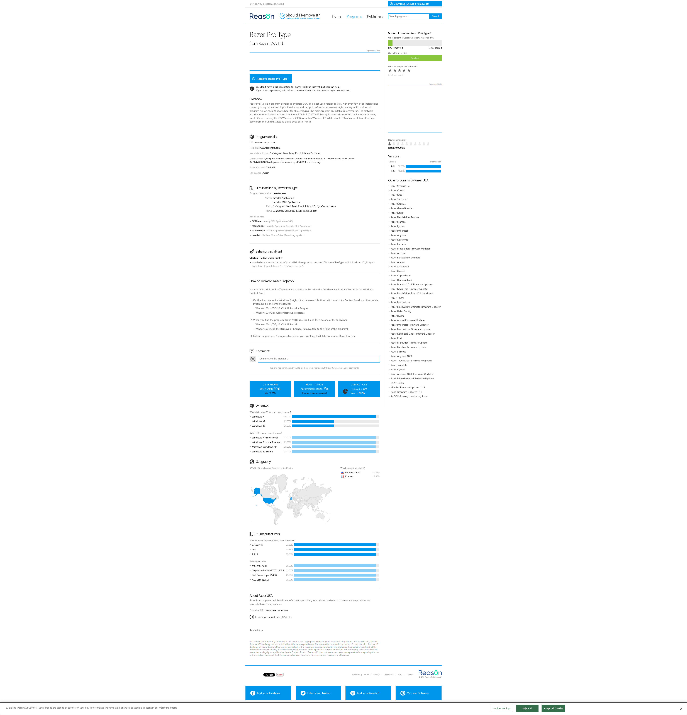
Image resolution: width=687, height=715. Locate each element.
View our (417, 693)
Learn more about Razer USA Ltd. (273, 617)
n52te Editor (397, 383)
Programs (354, 15)
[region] (343, 708)
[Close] (681, 709)
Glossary (356, 674)
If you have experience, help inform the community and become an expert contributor (302, 90)
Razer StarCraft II (400, 266)
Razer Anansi (398, 262)
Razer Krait (396, 338)
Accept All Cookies (553, 708)
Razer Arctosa (398, 253)
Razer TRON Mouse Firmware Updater (411, 360)
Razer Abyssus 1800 (402, 356)
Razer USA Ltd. (271, 43)
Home (336, 15)
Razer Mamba (398, 221)
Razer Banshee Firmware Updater (409, 347)
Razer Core (396, 194)
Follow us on (318, 693)
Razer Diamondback (401, 280)
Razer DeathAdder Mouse (405, 217)
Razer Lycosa (398, 226)
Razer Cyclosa (398, 369)
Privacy (376, 674)
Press (400, 674)
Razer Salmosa (398, 351)
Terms (366, 674)
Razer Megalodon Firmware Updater (410, 248)
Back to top (255, 630)
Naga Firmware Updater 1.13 (406, 392)
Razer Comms (398, 203)
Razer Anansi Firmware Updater (408, 320)
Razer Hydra (397, 315)
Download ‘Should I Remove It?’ (412, 3)
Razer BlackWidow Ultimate (405, 257)
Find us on (268, 693)
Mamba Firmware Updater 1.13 (408, 387)
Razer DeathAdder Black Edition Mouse (412, 293)
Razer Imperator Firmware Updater (409, 324)
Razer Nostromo (399, 239)
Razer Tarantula (399, 365)
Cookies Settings (502, 708)
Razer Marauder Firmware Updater (409, 342)
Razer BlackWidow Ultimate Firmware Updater (416, 306)
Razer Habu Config (401, 311)
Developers (389, 674)
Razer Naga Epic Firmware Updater (409, 289)
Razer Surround (399, 199)
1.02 (393, 171)
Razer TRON (397, 297)
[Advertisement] (415, 109)
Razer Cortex (397, 190)
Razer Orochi (398, 271)
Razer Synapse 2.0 (400, 186)
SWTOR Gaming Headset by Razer (409, 396)
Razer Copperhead (401, 275)
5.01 (393, 166)
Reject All (527, 708)
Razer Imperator (399, 230)
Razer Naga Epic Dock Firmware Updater (413, 333)
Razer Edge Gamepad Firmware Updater (412, 378)
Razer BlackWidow (400, 302)
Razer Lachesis (398, 244)
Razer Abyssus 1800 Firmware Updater (412, 374)
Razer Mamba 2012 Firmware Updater (411, 284)
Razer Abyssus (398, 235)
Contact (410, 674)
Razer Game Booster (402, 208)
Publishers (375, 15)
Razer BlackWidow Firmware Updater (411, 329)
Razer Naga (397, 212)
